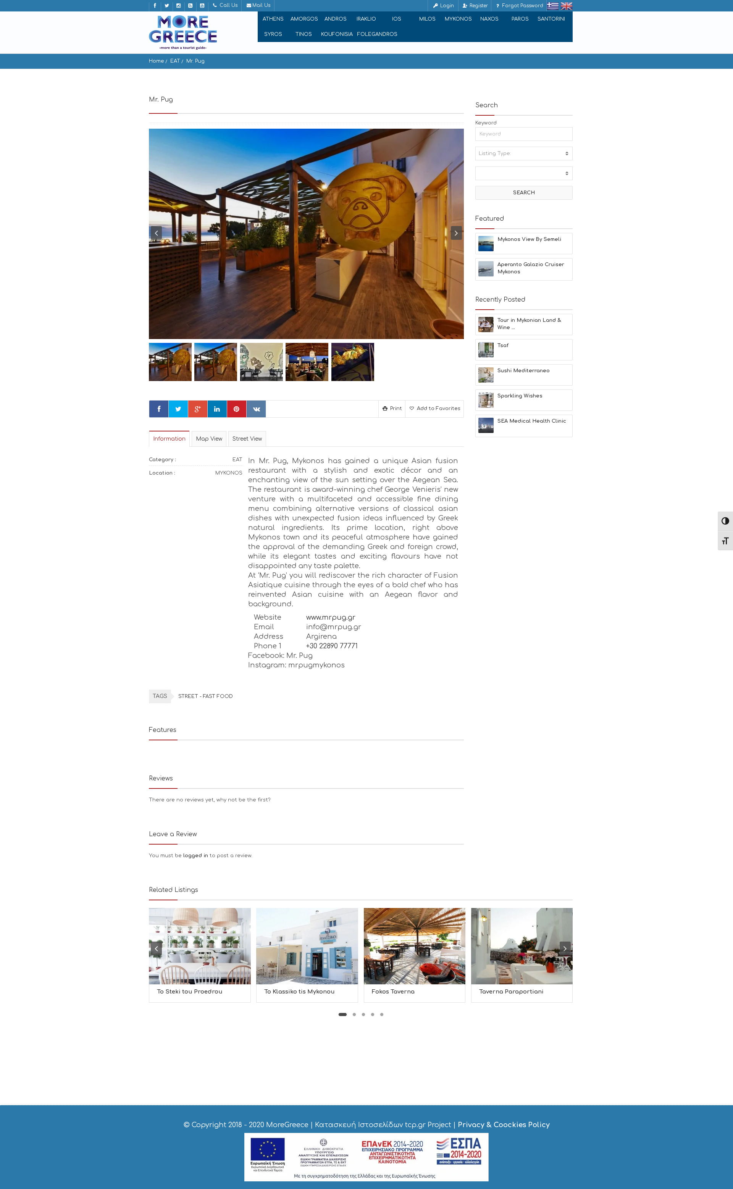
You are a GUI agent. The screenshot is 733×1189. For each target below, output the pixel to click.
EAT (175, 61)
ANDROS (336, 19)
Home (156, 61)
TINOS (303, 34)
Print (395, 408)
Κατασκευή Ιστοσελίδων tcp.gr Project (383, 1125)
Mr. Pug (195, 61)
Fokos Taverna (393, 992)
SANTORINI (551, 19)
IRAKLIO (366, 19)
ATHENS (273, 19)
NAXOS (489, 19)
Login (446, 5)
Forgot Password (522, 5)
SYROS (273, 34)
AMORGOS (304, 19)
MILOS (427, 19)
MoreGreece (287, 1125)
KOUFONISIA (337, 34)
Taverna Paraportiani (511, 992)
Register (478, 5)
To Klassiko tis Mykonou (299, 992)
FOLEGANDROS (377, 34)
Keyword (486, 123)
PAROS (520, 19)
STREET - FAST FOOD (205, 696)
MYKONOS (458, 19)
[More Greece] (183, 32)
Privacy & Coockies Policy (504, 1125)
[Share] (158, 409)
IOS (396, 19)
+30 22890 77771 (332, 646)
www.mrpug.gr (330, 617)
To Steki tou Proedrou (190, 992)
